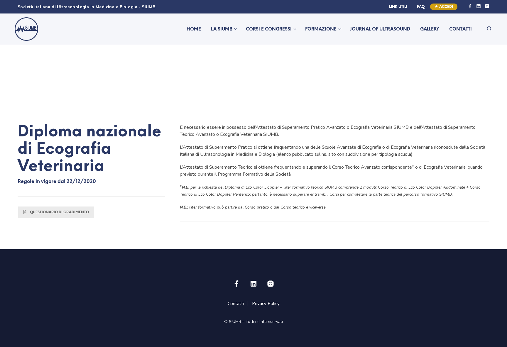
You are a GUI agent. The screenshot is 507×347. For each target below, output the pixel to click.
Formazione (321, 29)
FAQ (421, 7)
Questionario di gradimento (59, 212)
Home (194, 29)
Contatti (460, 29)
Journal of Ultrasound (380, 29)
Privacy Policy (266, 304)
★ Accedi (444, 7)
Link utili (398, 7)
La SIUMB (221, 29)
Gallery (429, 29)
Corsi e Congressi (269, 29)
